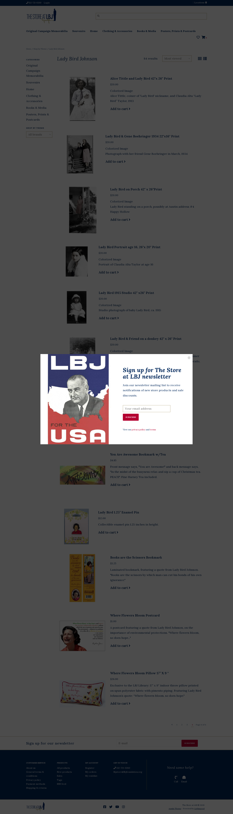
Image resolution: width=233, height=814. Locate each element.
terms (153, 429)
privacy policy (138, 429)
